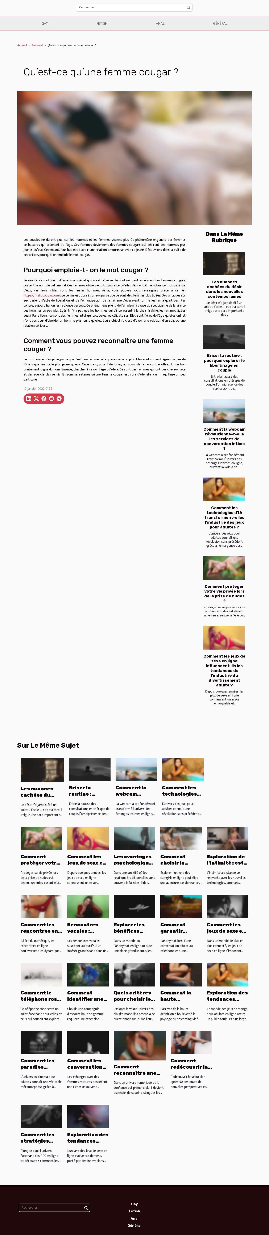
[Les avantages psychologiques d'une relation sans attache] (134, 838)
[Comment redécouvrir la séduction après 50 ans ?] (191, 1042)
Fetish (101, 24)
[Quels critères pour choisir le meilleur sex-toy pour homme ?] (134, 974)
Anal (160, 24)
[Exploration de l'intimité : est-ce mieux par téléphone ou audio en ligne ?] (227, 838)
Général (220, 24)
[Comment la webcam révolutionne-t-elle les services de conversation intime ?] (224, 411)
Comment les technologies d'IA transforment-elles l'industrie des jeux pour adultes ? (224, 517)
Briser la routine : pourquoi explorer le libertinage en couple (224, 362)
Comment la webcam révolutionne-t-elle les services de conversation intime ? (224, 439)
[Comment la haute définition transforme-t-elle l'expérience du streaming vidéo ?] (181, 974)
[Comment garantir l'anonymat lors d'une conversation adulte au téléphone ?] (181, 906)
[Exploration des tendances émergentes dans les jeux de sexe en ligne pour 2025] (88, 1116)
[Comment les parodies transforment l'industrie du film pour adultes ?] (41, 1042)
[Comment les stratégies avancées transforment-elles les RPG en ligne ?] (41, 1116)
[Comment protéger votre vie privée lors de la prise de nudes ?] (224, 568)
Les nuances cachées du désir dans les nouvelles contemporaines (224, 289)
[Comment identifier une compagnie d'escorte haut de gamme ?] (88, 974)
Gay (45, 24)
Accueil (22, 45)
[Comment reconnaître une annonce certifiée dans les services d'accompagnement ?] (140, 1045)
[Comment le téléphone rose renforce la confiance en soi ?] (41, 974)
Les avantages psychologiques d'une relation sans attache (134, 866)
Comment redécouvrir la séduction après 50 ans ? (189, 1070)
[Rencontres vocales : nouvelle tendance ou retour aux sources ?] (88, 906)
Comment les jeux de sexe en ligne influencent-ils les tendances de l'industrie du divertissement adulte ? (224, 670)
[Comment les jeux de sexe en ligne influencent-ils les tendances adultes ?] (227, 906)
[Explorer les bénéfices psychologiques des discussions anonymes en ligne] (134, 906)
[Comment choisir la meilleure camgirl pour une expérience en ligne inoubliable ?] (181, 838)
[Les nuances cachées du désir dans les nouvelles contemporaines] (224, 263)
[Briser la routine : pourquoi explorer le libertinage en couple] (224, 337)
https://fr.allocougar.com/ (42, 295)
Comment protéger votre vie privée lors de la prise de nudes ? (224, 593)
